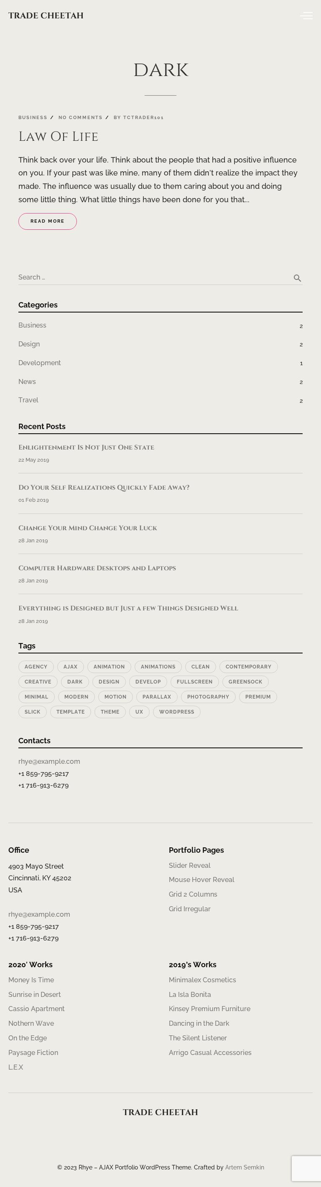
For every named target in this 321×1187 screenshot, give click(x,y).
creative (38, 682)
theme (110, 712)
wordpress (176, 712)
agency (36, 667)
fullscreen (195, 682)
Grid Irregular (190, 909)
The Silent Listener (198, 1038)
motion (115, 697)
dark (75, 682)
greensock (245, 682)
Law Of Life (58, 137)
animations (158, 667)
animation (109, 667)
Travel (28, 400)
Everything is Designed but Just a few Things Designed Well (128, 608)
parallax (157, 697)
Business (33, 117)
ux (139, 712)
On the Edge (27, 1038)
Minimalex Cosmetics (202, 980)
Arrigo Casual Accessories (210, 1053)
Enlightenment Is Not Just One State (86, 447)
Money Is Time (31, 980)
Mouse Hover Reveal (201, 880)
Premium (258, 697)
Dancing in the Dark (199, 1023)
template (70, 712)
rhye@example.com (49, 761)
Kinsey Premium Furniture (209, 1009)
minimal (36, 697)
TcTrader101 (143, 117)
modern (76, 697)
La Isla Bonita (190, 995)
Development (39, 363)
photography (208, 697)
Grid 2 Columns (193, 894)
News (27, 382)
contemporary (249, 667)
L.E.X (15, 1067)
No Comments (81, 117)
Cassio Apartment (36, 1009)
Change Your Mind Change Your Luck (87, 528)
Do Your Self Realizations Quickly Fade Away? (103, 487)
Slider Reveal (190, 865)
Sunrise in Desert (34, 995)
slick (33, 712)
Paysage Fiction (33, 1053)
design (109, 682)
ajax (71, 667)
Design (29, 344)
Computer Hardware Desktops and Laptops (97, 568)
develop (148, 682)
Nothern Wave (31, 1023)
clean (200, 667)
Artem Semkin (244, 1167)
